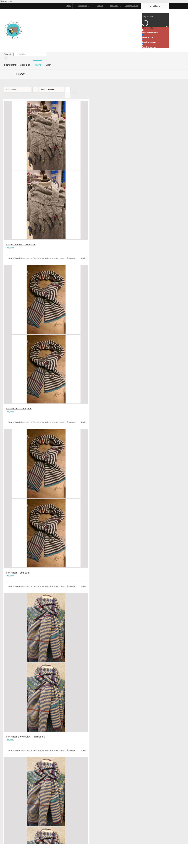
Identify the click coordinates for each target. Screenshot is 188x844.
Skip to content (6, 1)
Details (83, 258)
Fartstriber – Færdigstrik (19, 408)
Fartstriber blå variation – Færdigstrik (25, 736)
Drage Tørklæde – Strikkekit (21, 244)
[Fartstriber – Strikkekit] (46, 498)
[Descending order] (35, 89)
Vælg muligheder (14, 258)
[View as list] (67, 95)
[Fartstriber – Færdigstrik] (46, 334)
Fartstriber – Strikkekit (17, 572)
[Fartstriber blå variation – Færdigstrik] (46, 662)
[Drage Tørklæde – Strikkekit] (46, 170)
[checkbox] (155, 31)
